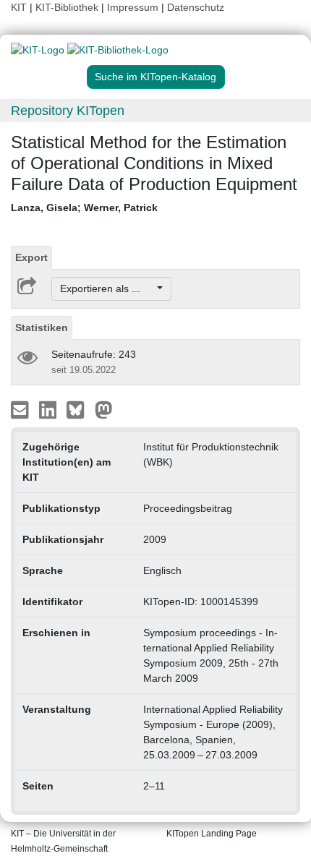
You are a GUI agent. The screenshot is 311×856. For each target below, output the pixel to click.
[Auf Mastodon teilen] (104, 409)
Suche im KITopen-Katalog (155, 76)
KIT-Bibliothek (68, 7)
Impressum (132, 7)
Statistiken (41, 327)
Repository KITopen (67, 110)
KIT (19, 7)
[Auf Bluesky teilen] (79, 409)
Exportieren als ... (107, 288)
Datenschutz (195, 7)
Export (31, 257)
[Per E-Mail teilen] (21, 409)
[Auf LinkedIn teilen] (49, 409)
